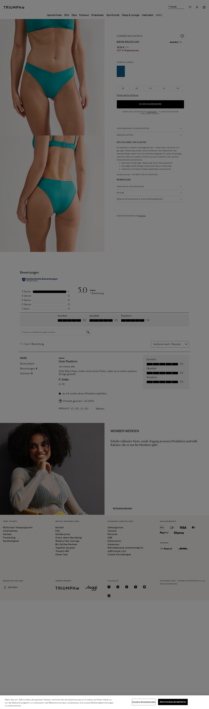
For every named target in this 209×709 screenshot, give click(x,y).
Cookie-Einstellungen (143, 702)
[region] (104, 702)
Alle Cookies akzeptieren (173, 702)
